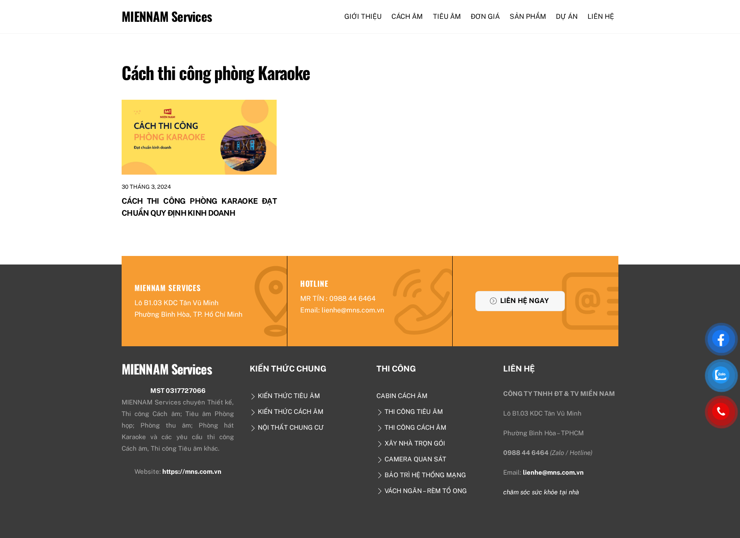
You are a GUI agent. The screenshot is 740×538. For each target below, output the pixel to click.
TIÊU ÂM (447, 16)
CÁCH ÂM (407, 16)
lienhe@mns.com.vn (553, 472)
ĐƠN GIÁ (485, 16)
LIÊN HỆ (601, 16)
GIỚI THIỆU (363, 16)
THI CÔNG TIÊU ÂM (413, 411)
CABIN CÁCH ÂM (401, 395)
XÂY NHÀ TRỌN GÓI (414, 443)
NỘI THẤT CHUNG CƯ (290, 427)
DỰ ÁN (567, 16)
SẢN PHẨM (528, 16)
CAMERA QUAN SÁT (414, 459)
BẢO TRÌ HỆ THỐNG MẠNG (424, 475)
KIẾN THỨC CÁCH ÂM (289, 411)
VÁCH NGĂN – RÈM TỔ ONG (425, 490)
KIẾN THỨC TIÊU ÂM (288, 395)
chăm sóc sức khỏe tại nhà (541, 492)
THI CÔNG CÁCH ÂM (414, 427)
